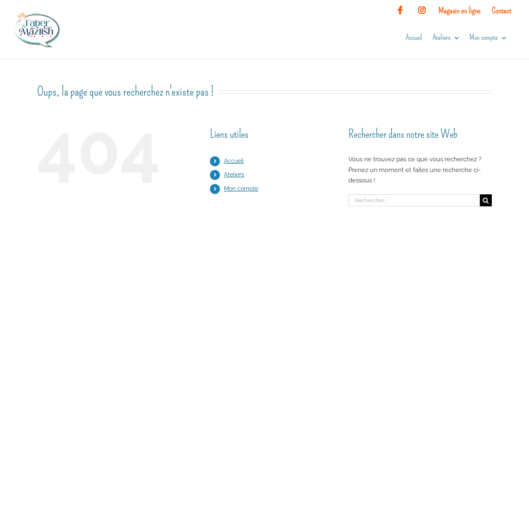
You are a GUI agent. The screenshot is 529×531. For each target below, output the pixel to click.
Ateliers (234, 174)
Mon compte (241, 188)
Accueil (234, 161)
